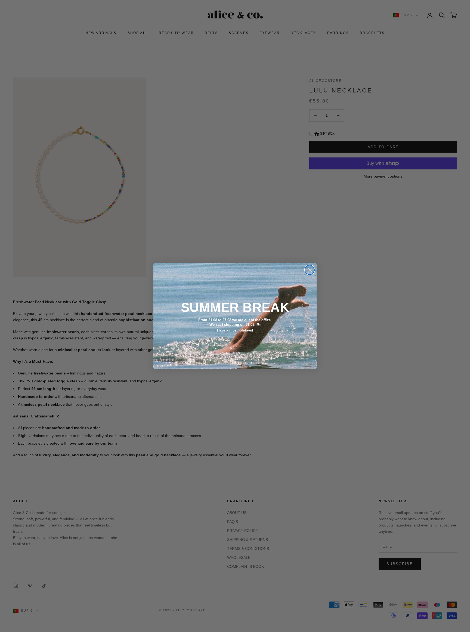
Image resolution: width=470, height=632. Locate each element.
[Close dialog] (309, 270)
